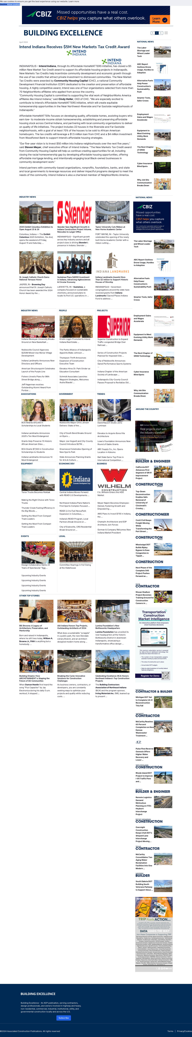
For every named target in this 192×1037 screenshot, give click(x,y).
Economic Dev (66, 463)
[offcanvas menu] (166, 32)
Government (66, 394)
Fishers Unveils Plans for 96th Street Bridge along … (35, 378)
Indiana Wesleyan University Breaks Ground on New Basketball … (38, 340)
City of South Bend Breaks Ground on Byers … (75, 434)
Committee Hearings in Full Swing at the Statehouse (75, 566)
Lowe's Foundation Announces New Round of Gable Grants (114, 442)
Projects (102, 310)
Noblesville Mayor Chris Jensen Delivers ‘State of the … (74, 424)
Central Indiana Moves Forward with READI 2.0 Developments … (74, 494)
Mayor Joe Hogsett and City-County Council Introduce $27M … (76, 442)
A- (153, 33)
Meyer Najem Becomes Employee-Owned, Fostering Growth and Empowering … (114, 506)
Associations (28, 394)
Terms (170, 1031)
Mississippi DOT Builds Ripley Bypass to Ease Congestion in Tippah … (143, 550)
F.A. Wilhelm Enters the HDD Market (111, 494)
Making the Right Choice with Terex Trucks (38, 501)
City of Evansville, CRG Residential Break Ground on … (75, 528)
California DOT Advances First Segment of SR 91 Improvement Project (144, 472)
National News (145, 41)
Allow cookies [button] (13, 4)
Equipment (27, 463)
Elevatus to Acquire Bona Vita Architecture (111, 434)
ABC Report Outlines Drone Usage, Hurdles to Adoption (144, 262)
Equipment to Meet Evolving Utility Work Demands (143, 337)
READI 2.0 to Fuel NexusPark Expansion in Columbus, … (73, 512)
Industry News (27, 197)
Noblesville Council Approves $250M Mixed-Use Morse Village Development (37, 353)
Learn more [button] (74, 1)
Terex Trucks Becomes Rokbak (36, 492)
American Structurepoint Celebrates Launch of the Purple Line (38, 370)
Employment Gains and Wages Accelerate (145, 117)
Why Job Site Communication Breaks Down (144, 183)
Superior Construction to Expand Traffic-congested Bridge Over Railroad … (113, 342)
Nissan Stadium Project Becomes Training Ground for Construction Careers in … (145, 597)
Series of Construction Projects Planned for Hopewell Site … (112, 354)
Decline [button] (3, 4)
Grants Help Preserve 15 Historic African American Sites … (37, 442)
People (63, 310)
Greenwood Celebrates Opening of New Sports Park (76, 450)
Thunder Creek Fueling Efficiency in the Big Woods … (38, 509)
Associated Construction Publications (24, 1031)
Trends (101, 394)
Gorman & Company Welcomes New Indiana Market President (114, 531)
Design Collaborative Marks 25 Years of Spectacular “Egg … (36, 566)
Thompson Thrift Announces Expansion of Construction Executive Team (73, 360)
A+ (161, 33)
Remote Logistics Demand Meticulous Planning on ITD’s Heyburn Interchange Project (144, 805)
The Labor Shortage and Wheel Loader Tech (143, 244)
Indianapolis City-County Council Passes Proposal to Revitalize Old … (114, 381)
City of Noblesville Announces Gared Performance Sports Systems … (114, 363)
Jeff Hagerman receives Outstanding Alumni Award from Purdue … (36, 387)
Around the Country (147, 409)
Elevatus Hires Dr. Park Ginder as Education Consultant (75, 370)
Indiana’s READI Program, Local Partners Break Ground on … (74, 520)
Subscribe (64, 1018)
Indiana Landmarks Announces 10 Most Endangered (37, 458)
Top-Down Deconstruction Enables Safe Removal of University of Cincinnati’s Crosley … (143, 499)
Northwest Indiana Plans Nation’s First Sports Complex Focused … (75, 504)
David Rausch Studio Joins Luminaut (110, 424)
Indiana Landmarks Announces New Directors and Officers (38, 362)
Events (25, 536)
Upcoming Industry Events (34, 575)
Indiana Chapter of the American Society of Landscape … (112, 373)
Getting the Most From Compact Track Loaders (36, 517)
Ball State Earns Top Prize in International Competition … (111, 458)
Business (102, 463)
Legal (62, 536)
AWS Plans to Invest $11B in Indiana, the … (114, 515)
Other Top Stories (29, 595)
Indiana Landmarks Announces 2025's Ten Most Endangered (36, 434)
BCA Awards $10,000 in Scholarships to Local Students (36, 424)
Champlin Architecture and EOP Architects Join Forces (112, 523)
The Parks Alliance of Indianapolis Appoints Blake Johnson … (75, 351)
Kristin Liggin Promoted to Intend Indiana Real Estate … (75, 340)
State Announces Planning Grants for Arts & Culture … (75, 458)
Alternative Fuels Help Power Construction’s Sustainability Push (145, 86)
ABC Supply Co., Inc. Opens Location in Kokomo (110, 450)
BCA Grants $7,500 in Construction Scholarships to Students (38, 450)
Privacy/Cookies (184, 1031)
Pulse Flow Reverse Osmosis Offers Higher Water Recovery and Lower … (144, 754)
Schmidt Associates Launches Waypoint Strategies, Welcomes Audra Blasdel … (74, 379)
